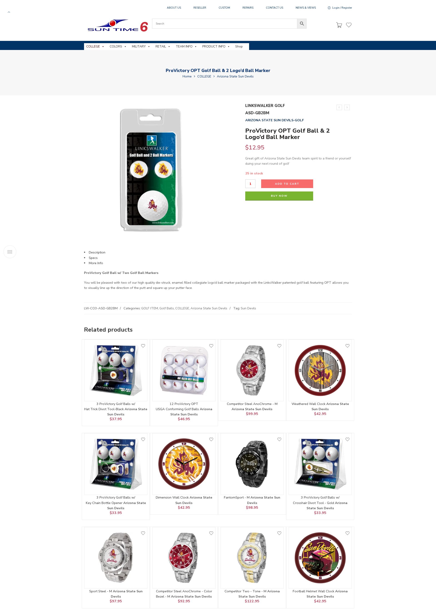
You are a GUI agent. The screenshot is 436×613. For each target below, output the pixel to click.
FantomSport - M (237, 497)
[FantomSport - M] (252, 464)
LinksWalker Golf (265, 105)
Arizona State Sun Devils (235, 76)
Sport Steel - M (101, 591)
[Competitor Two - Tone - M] (252, 558)
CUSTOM (224, 8)
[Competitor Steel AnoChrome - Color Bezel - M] (184, 558)
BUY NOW (279, 196)
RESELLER (199, 8)
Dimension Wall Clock (173, 497)
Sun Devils (248, 308)
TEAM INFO (184, 46)
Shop (239, 46)
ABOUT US (174, 8)
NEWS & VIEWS (306, 8)
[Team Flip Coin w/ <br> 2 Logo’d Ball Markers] (347, 107)
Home (187, 76)
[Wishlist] (143, 346)
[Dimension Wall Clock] (184, 464)
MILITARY (139, 46)
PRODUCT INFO (213, 46)
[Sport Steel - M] (115, 558)
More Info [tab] (96, 263)
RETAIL (161, 46)
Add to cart (287, 184)
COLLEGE (93, 46)
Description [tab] (97, 252)
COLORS (116, 46)
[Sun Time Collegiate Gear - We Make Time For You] (117, 25)
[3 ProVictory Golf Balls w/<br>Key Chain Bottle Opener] (115, 464)
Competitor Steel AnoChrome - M (252, 404)
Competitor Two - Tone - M (246, 591)
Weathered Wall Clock (309, 404)
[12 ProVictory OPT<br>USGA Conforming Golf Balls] (184, 370)
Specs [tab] (93, 258)
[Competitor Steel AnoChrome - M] (252, 370)
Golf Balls (166, 308)
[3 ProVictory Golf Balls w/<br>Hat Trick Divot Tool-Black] (115, 370)
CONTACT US (274, 8)
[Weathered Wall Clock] (320, 370)
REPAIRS (248, 8)
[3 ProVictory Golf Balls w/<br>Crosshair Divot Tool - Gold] (320, 464)
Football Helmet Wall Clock (314, 591)
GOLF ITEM (149, 308)
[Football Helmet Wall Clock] (320, 558)
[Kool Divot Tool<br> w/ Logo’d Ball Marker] (339, 107)
